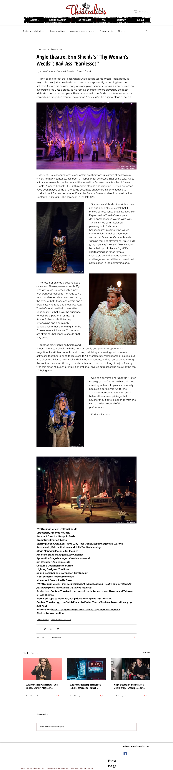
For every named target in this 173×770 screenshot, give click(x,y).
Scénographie (106, 31)
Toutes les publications (33, 31)
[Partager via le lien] (57, 629)
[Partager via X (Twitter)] (44, 629)
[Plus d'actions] (135, 49)
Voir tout (146, 652)
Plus (120, 31)
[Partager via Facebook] (37, 629)
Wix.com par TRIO (87, 768)
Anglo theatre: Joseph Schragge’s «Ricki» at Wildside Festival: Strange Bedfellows (85, 686)
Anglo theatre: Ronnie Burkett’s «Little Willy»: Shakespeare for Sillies (129, 686)
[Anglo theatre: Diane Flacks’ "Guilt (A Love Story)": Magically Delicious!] (42, 669)
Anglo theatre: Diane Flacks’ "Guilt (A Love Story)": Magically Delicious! (42, 686)
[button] (142, 11)
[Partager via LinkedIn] (51, 629)
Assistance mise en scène (82, 31)
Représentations (57, 31)
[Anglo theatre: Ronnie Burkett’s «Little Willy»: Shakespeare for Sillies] (130, 669)
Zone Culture (43, 620)
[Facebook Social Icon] (125, 753)
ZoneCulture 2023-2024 (61, 620)
